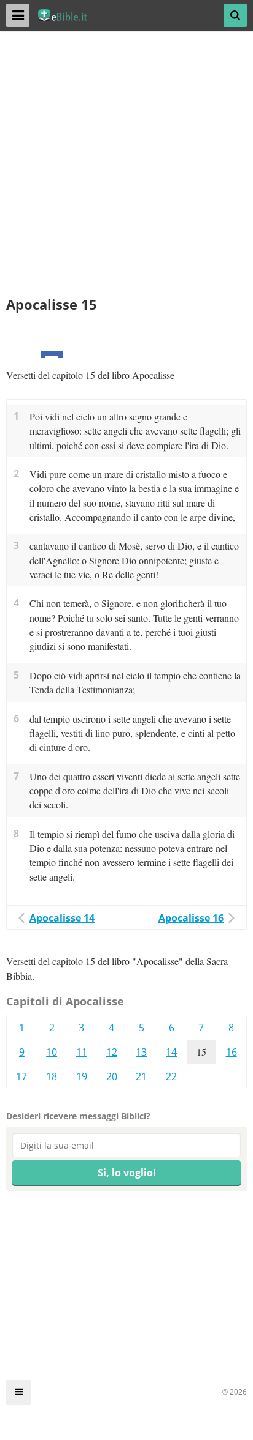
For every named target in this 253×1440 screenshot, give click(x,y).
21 (141, 1076)
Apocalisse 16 (191, 918)
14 (171, 1052)
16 (231, 1052)
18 (51, 1076)
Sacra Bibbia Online (68, 15)
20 (111, 1076)
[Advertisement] (126, 169)
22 (171, 1076)
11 (81, 1052)
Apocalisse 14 (62, 918)
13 (141, 1052)
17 (21, 1076)
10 (51, 1052)
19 (81, 1076)
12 (111, 1052)
